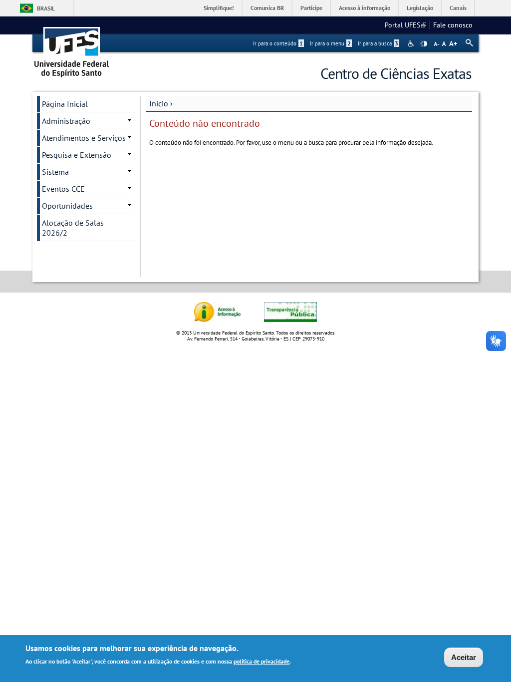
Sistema (55, 172)
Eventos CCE (63, 189)
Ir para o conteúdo (278, 43)
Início (158, 103)
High (423, 43)
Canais (458, 7)
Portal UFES (405, 24)
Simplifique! (219, 7)
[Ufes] (71, 48)
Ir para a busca (378, 43)
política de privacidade (261, 661)
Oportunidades (67, 206)
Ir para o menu (330, 43)
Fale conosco (453, 24)
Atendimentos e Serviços (84, 138)
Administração (66, 121)
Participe (311, 7)
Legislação (420, 7)
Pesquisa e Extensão (76, 155)
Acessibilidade (412, 43)
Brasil (46, 8)
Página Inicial (65, 104)
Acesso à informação (364, 7)
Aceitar (463, 657)
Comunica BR (267, 7)
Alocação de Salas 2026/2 (73, 228)
